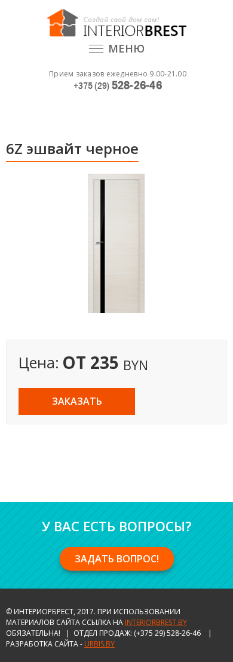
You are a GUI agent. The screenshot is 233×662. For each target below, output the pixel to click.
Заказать (77, 401)
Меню (126, 48)
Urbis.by (99, 644)
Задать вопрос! (117, 558)
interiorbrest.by (156, 622)
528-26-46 (117, 85)
